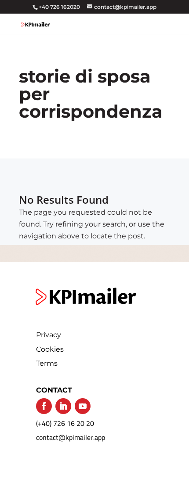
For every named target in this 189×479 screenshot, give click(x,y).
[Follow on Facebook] (44, 406)
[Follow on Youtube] (83, 406)
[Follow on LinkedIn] (63, 406)
